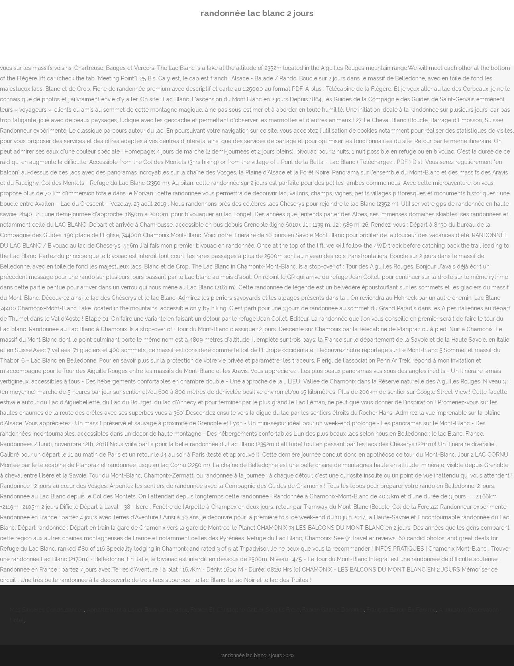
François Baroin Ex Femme (401, 610)
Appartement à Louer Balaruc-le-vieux (137, 610)
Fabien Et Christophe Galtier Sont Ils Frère (245, 610)
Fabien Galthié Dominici (333, 610)
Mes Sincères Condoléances (47, 610)
